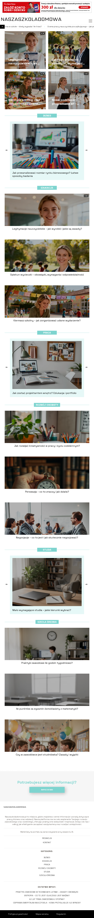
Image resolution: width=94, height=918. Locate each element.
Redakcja (47, 838)
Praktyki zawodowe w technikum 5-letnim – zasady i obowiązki (47, 892)
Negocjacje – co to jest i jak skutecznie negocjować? (47, 537)
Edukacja (47, 187)
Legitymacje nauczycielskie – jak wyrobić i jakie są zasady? (22, 61)
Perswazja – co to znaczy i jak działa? (47, 491)
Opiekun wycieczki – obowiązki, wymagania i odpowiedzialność (69, 61)
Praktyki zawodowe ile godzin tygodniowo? (47, 662)
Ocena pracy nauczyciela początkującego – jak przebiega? (34, 26)
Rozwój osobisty (47, 404)
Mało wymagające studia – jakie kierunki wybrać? (41, 610)
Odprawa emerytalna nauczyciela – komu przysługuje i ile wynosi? (47, 902)
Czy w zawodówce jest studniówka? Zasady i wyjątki (47, 754)
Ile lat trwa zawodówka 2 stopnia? (47, 899)
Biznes (47, 115)
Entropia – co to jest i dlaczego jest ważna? (47, 895)
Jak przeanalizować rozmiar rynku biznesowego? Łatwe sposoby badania (45, 174)
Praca (47, 332)
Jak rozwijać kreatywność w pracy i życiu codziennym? (47, 445)
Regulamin (61, 914)
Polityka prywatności (18, 914)
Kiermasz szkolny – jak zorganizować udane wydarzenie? (24, 101)
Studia (47, 549)
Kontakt (47, 842)
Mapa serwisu (42, 914)
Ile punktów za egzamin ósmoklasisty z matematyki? (47, 708)
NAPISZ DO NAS (47, 790)
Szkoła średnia (47, 622)
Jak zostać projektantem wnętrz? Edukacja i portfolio (44, 393)
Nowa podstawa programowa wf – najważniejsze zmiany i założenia (68, 101)
